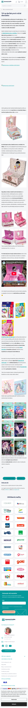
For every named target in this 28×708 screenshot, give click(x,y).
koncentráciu (23, 367)
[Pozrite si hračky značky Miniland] (20, 584)
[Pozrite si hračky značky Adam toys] (7, 511)
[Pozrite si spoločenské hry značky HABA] (20, 576)
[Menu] (26, 2)
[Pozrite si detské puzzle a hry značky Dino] (7, 562)
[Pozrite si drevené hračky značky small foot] (7, 533)
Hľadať (24, 5)
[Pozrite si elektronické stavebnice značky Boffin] (7, 554)
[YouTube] (10, 645)
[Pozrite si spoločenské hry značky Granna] (7, 569)
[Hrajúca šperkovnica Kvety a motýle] (14, 73)
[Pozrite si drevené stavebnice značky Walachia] (20, 540)
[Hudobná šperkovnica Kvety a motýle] (14, 94)
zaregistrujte (16, 489)
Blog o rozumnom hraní (6, 667)
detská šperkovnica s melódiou (10, 33)
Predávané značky (5, 671)
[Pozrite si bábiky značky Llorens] (20, 569)
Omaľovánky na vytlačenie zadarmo (9, 674)
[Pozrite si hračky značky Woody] (7, 547)
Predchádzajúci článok (10, 478)
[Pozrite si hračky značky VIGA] (7, 584)
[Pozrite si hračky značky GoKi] (20, 562)
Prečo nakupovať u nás (6, 662)
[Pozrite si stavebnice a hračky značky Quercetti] (20, 525)
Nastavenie (14, 699)
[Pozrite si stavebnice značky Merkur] (7, 540)
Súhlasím (14, 704)
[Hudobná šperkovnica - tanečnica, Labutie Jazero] (14, 127)
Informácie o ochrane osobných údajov (10, 696)
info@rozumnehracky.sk (9, 641)
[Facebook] (2, 645)
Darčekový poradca (5, 669)
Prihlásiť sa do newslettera (9, 611)
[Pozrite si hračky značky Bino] (21, 547)
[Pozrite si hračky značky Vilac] (20, 533)
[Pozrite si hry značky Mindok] (20, 518)
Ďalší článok (20, 478)
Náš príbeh (3, 664)
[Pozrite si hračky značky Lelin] (7, 576)
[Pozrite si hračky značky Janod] (7, 518)
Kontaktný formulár (8, 650)
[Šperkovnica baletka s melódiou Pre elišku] (14, 172)
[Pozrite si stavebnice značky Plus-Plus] (7, 525)
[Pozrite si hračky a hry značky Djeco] (20, 511)
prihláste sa (7, 489)
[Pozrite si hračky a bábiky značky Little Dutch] (7, 503)
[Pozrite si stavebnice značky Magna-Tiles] (20, 503)
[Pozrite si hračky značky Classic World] (20, 554)
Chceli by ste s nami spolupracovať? (9, 676)
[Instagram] (6, 645)
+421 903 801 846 (8, 637)
